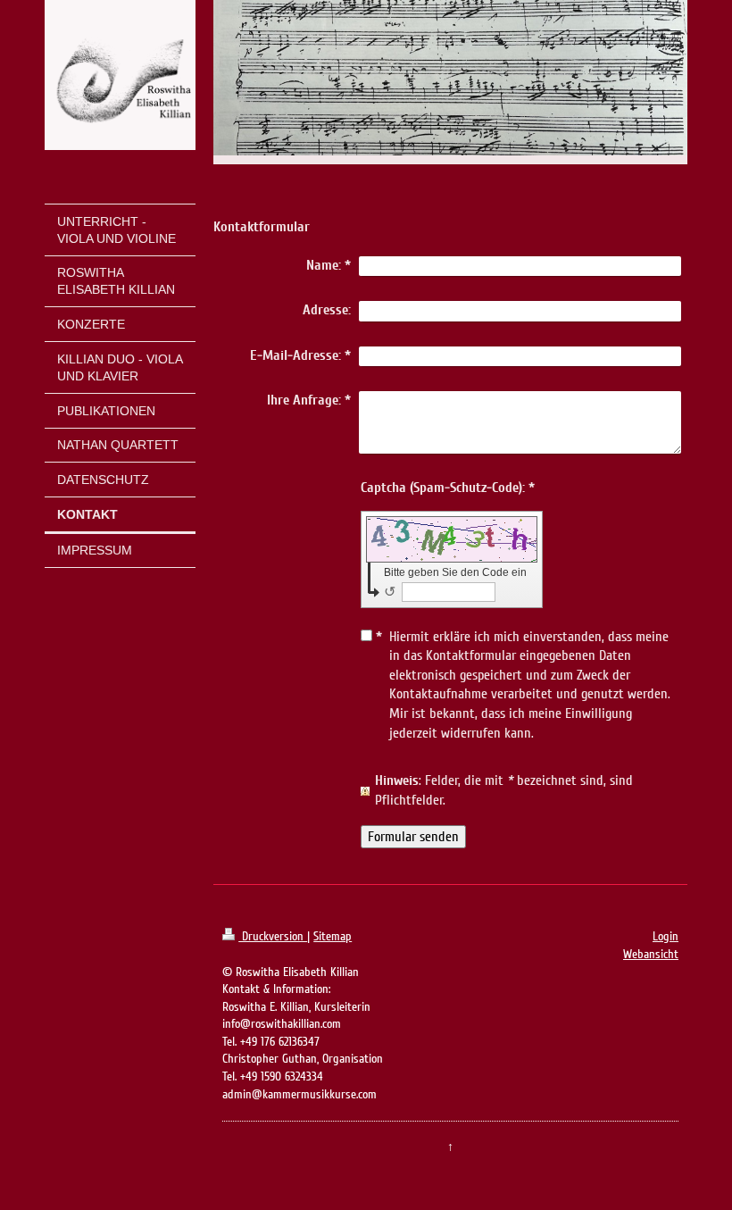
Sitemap (332, 936)
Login (665, 936)
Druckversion (272, 936)
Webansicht (650, 954)
